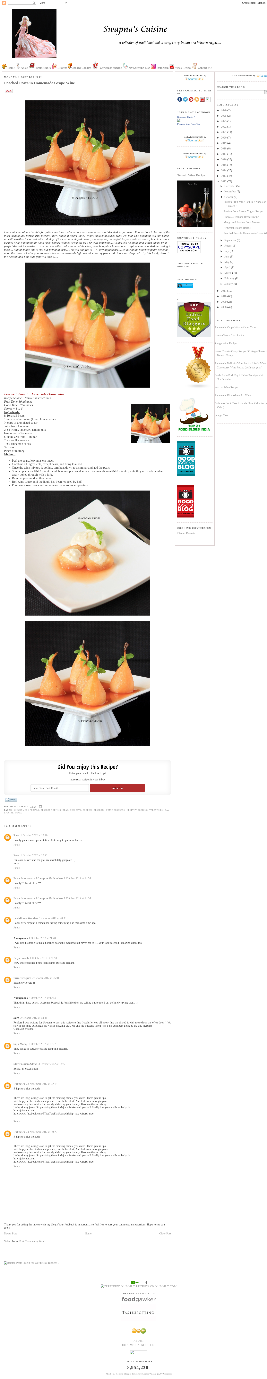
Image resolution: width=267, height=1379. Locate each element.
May (227, 262)
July (227, 251)
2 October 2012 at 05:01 (45, 978)
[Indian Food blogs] (198, 387)
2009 (224, 301)
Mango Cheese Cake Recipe (229, 335)
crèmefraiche (117, 239)
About (139, 1340)
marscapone (99, 239)
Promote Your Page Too (188, 124)
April (227, 267)
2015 (224, 165)
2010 (224, 296)
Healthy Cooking (137, 810)
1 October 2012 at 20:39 (52, 918)
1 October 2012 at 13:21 (34, 855)
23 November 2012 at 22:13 (41, 1083)
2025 (224, 115)
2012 (224, 181)
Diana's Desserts (186, 533)
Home (88, 1233)
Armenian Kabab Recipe (237, 227)
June (227, 256)
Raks (16, 835)
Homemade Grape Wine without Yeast (235, 327)
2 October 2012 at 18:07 (42, 1044)
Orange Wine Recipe (225, 343)
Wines (18, 813)
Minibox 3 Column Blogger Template (123, 1374)
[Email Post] (40, 806)
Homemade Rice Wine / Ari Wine (232, 395)
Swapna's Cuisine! (186, 117)
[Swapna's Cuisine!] (178, 120)
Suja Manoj (20, 1044)
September (230, 240)
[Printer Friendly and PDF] (11, 801)
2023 (224, 121)
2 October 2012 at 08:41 (33, 1017)
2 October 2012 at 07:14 (42, 997)
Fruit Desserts (115, 810)
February (229, 278)
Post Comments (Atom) (32, 1241)
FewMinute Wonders (25, 918)
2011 (224, 290)
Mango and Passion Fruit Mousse (242, 222)
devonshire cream (137, 239)
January (229, 283)
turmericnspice (22, 978)
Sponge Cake (221, 415)
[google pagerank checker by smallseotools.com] (139, 1282)
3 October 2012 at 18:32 (52, 1064)
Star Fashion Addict (25, 1064)
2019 (224, 143)
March (228, 273)
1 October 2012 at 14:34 (77, 878)
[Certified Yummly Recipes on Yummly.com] (139, 1286)
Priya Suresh (21, 958)
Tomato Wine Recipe (191, 175)
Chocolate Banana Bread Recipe (241, 216)
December (230, 186)
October (229, 197)
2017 (224, 154)
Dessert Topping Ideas (54, 810)
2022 (224, 126)
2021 (224, 132)
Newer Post (10, 1233)
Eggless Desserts (94, 810)
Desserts (75, 810)
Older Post (165, 1233)
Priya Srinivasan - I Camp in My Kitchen (38, 878)
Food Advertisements (242, 75)
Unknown (19, 1083)
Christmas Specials (26, 810)
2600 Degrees (165, 1374)
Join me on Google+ (139, 1345)
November (230, 191)
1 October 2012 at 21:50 (43, 958)
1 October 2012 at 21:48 (42, 938)
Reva (16, 855)
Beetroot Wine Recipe (226, 387)
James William (149, 1374)
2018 (224, 148)
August (228, 245)
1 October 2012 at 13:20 (34, 835)
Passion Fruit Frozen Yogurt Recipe (243, 211)
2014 (224, 170)
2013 (224, 175)
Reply (16, 844)
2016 (224, 159)
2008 (224, 307)
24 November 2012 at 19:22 (41, 1132)
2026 (224, 110)
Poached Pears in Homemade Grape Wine (39, 83)
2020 (224, 137)
